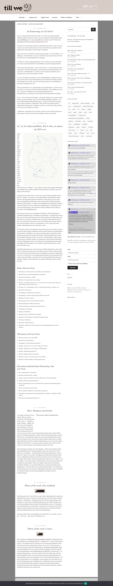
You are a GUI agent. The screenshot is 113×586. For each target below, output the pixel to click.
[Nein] (111, 583)
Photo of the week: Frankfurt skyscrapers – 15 (78, 73)
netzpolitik (84, 124)
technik (70, 133)
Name (69, 249)
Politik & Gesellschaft (66, 17)
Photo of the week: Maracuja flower (76, 87)
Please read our (78, 263)
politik (77, 127)
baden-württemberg (85, 103)
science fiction (71, 130)
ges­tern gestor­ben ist (37, 40)
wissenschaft (89, 136)
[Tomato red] (87, 290)
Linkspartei (90, 121)
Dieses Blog (21, 17)
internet (88, 118)
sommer (82, 130)
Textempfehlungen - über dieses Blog (76, 36)
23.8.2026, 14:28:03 (85, 152)
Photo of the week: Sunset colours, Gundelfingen (79, 78)
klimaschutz (78, 121)
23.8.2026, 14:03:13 (85, 200)
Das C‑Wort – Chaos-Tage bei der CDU (77, 92)
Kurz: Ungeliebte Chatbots (74, 55)
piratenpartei (71, 127)
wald (88, 133)
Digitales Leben (45, 17)
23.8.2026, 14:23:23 (85, 163)
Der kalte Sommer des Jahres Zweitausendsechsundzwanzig (81, 59)
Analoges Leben (33, 17)
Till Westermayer (74, 145)
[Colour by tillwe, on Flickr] (40, 534)
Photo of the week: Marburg (74, 64)
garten (69, 112)
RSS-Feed (70, 277)
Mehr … (78, 17)
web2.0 (92, 133)
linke (84, 121)
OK (85, 583)
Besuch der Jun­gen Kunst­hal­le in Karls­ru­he (39, 539)
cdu (69, 109)
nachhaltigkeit (77, 124)
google (80, 112)
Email (69, 256)
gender (75, 112)
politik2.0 (84, 127)
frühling (89, 109)
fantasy (74, 109)
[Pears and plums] (72, 288)
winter (82, 136)
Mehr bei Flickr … (72, 297)
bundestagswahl (77, 106)
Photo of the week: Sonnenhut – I (75, 50)
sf (77, 130)
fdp (78, 109)
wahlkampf (81, 133)
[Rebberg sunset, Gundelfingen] (75, 290)
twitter (75, 133)
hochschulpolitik (72, 115)
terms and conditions (82, 263)
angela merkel (75, 103)
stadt (91, 130)
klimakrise (70, 121)
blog (93, 103)
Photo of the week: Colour (40, 528)
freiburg (83, 109)
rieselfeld (90, 127)
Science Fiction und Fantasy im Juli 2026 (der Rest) (80, 82)
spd (87, 130)
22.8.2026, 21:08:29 (84, 212)
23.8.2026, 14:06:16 (85, 187)
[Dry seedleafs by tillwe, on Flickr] (40, 491)
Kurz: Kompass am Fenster (39, 410)
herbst (90, 112)
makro (69, 124)
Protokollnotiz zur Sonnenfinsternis (76, 69)
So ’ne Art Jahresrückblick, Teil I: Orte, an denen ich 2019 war (40, 127)
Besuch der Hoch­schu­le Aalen (54, 547)
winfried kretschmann (73, 136)
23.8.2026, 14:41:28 (85, 145)
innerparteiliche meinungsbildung (76, 118)
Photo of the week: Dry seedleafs (40, 485)
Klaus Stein (74, 212)
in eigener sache (82, 115)
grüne (85, 112)
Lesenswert (54, 17)
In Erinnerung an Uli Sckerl (40, 31)
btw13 (69, 106)
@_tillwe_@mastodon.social (87, 236)
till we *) (90, 6)
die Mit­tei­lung (24, 40)
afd (69, 103)
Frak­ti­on (40, 455)
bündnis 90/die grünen (88, 106)
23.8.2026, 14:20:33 (85, 180)
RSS (92, 242)
